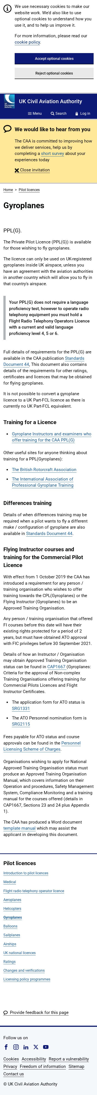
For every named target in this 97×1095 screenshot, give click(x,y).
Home (8, 190)
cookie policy (27, 42)
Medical (9, 882)
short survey (52, 153)
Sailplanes (11, 935)
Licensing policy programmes (26, 979)
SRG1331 (21, 708)
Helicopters (12, 908)
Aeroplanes (12, 900)
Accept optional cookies (54, 58)
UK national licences (19, 953)
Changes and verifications (24, 970)
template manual (19, 828)
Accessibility (34, 1059)
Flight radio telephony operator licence (33, 891)
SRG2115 (21, 724)
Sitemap (76, 1066)
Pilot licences (29, 190)
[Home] (9, 101)
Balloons (10, 926)
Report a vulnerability (69, 1059)
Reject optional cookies (54, 73)
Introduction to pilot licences (25, 873)
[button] (32, 170)
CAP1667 (57, 666)
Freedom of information (43, 1066)
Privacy (10, 1066)
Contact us (13, 1073)
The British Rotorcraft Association (44, 469)
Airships (9, 944)
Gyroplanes (12, 917)
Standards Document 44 (49, 533)
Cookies (11, 1059)
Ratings (9, 962)
